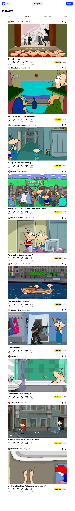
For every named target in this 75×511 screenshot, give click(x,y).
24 (64, 489)
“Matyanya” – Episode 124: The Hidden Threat (27, 209)
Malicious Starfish (17, 22)
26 (64, 212)
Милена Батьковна (17, 217)
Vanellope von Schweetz (19, 125)
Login (69, 4)
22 (64, 258)
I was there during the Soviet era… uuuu (24, 116)
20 (64, 62)
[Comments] (18, 62)
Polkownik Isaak (16, 448)
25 (64, 119)
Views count (47, 16)
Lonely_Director (16, 264)
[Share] (62, 22)
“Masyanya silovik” (16, 347)
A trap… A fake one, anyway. (20, 162)
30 (64, 165)
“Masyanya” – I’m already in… (20, 394)
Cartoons (58, 62)
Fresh (65, 16)
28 (64, 350)
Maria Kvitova (15, 68)
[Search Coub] (8, 3)
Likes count (28, 16)
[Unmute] (11, 54)
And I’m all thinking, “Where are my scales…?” (27, 486)
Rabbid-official (16, 310)
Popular (10, 16)
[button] (9, 62)
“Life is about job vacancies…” (20, 255)
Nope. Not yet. (14, 59)
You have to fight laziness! (19, 301)
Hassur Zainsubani (17, 171)
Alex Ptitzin (15, 402)
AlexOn (13, 356)
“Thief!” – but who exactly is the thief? (23, 440)
